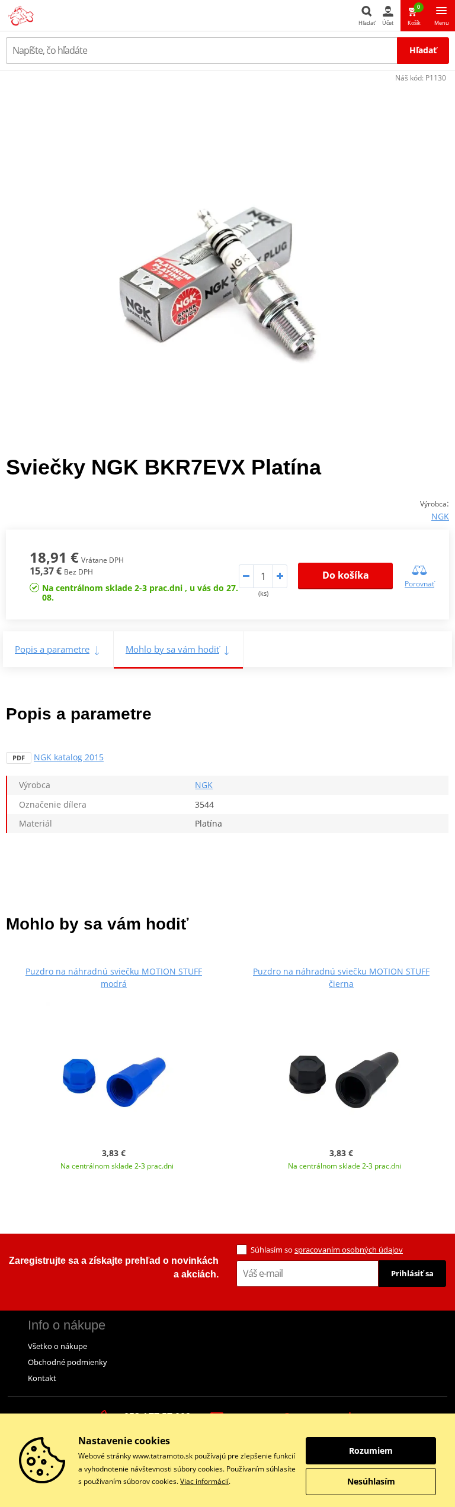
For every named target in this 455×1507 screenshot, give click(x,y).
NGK (440, 516)
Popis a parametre (52, 649)
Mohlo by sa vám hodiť (172, 649)
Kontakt (42, 1378)
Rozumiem (371, 1450)
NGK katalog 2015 (69, 757)
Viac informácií (204, 1481)
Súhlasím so (327, 1249)
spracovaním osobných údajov (348, 1249)
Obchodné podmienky (67, 1362)
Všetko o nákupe (57, 1346)
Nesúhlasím (371, 1481)
